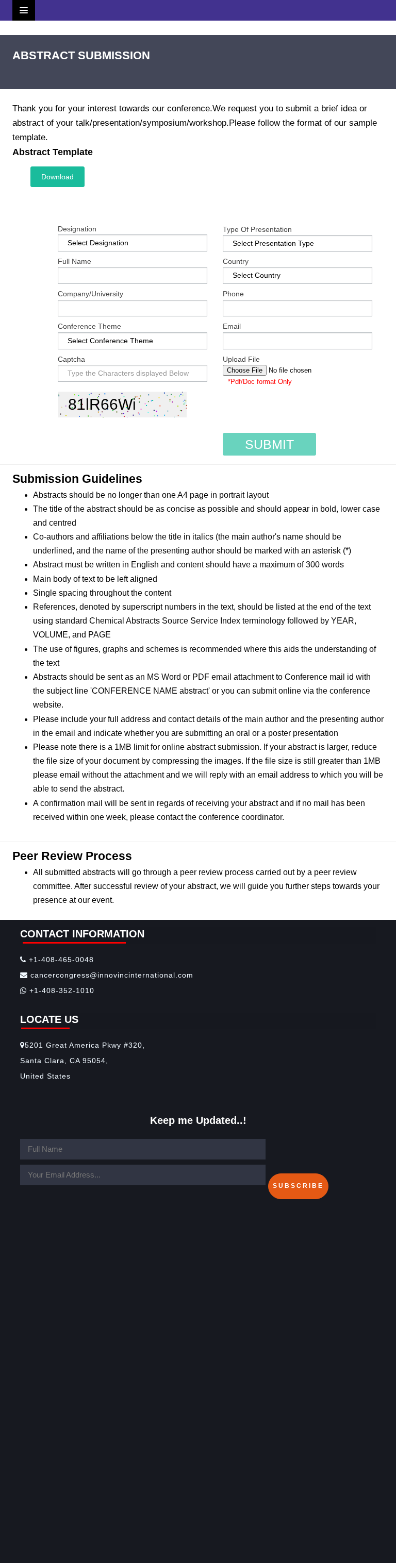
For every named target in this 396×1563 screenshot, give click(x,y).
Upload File (241, 359)
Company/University (90, 294)
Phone (233, 294)
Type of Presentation (257, 229)
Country (236, 261)
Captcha (71, 359)
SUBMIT (269, 444)
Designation (77, 229)
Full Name (74, 261)
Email (232, 326)
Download (57, 177)
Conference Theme (89, 326)
